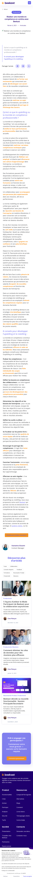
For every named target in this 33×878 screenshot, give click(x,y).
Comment (19, 807)
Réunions (15, 576)
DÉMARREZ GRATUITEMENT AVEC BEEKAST (17, 535)
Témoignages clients (23, 816)
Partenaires (5, 842)
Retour (6, 9)
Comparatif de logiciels (23, 795)
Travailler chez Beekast (6, 837)
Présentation (6, 831)
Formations (7, 573)
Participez (5, 807)
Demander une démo (23, 831)
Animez (4, 803)
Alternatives (20, 799)
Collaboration (13, 566)
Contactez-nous (21, 836)
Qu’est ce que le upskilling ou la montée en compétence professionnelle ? (15, 49)
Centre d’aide (20, 820)
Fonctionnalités (7, 795)
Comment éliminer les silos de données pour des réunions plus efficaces (15, 652)
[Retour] (2, 9)
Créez (4, 799)
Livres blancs (20, 812)
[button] (29, 2)
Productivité (16, 12)
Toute (5, 566)
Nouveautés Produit (18, 573)
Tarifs (4, 820)
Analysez (5, 812)
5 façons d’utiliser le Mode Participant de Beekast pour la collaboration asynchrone (16, 604)
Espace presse (6, 846)
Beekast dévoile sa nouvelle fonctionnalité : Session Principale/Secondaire (16, 701)
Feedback (19, 569)
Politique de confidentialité (8, 870)
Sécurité (4, 816)
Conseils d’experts (8, 569)
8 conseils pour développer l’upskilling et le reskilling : (14, 58)
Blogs (18, 803)
